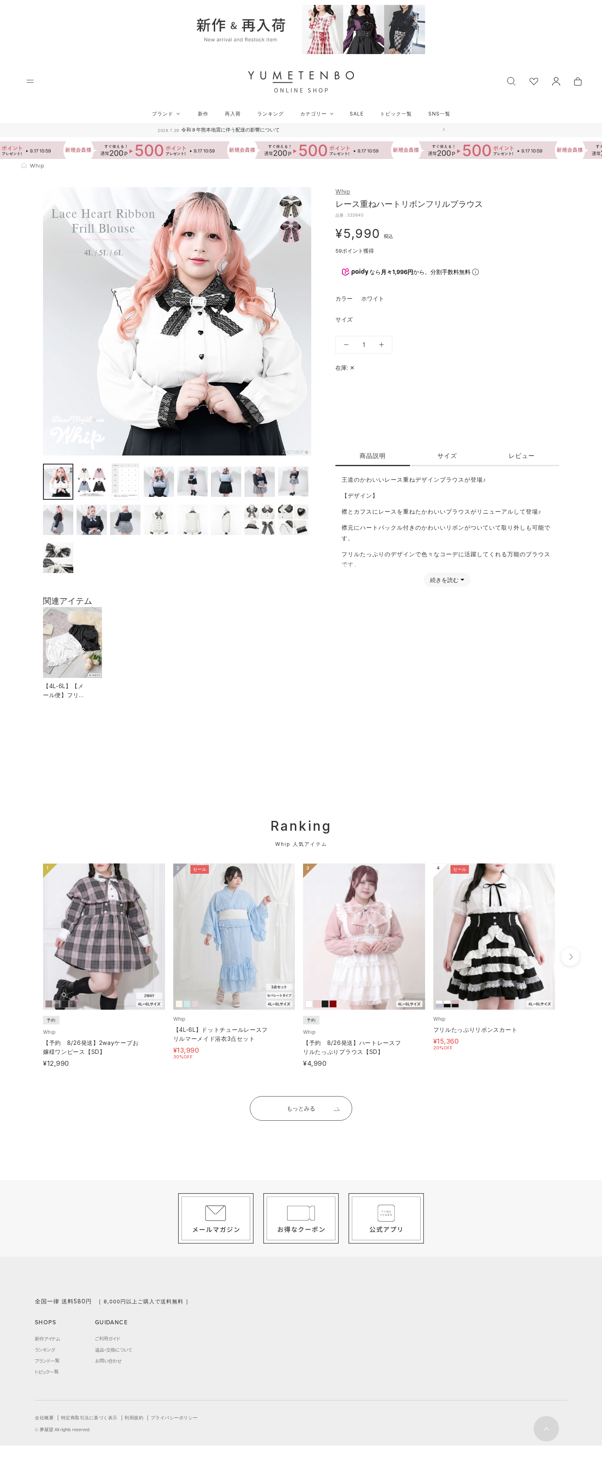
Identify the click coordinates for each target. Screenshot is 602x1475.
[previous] (27, 956)
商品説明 (373, 456)
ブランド (162, 114)
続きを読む (444, 579)
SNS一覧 (439, 114)
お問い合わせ (108, 1360)
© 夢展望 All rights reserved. (63, 1429)
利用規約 (133, 1418)
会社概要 (44, 1418)
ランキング (270, 114)
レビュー (522, 456)
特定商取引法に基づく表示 (89, 1418)
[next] (570, 956)
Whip (342, 191)
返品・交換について (113, 1349)
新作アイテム (47, 1338)
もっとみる (301, 1108)
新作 (203, 114)
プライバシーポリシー (174, 1418)
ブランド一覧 (47, 1360)
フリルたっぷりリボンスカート (475, 1029)
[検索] (511, 80)
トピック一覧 (396, 114)
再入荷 (233, 114)
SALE (357, 114)
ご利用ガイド (107, 1338)
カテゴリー (313, 114)
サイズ (447, 456)
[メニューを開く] (30, 81)
